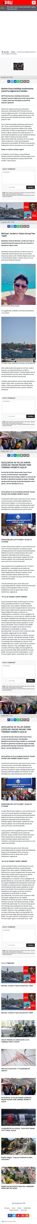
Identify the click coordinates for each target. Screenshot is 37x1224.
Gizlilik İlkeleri (27, 1208)
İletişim (19, 1208)
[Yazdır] (24, 81)
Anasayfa (7, 1208)
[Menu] (33, 2)
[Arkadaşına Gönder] (21, 81)
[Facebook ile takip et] (10, 1215)
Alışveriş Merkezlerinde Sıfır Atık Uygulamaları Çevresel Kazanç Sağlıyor (21, 8)
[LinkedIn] (15, 81)
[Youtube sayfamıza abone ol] (18, 1215)
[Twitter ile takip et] (14, 1215)
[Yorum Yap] (28, 81)
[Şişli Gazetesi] (7, 2)
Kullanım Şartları (13, 1210)
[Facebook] (8, 81)
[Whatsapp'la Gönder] (18, 81)
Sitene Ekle (24, 1210)
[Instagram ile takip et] (23, 1215)
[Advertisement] (18, 30)
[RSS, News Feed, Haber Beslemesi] (27, 1215)
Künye (13, 1208)
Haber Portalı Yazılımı (10, 1221)
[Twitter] (12, 81)
